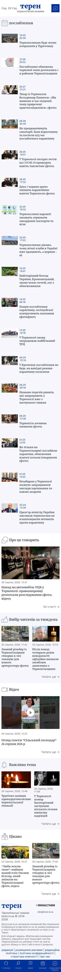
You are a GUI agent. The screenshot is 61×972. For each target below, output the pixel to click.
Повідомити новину (55, 969)
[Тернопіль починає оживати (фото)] (10, 422)
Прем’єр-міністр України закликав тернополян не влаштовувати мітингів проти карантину (37, 517)
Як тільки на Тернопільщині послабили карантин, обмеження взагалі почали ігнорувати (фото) (38, 454)
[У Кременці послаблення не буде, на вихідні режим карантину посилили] (10, 365)
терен (11, 905)
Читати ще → (50, 676)
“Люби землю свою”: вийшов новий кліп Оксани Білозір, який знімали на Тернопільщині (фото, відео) (15, 876)
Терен (30, 6)
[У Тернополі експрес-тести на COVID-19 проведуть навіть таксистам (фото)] (10, 159)
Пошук (18, 968)
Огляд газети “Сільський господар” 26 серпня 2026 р (28, 742)
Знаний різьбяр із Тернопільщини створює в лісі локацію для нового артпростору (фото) (15, 657)
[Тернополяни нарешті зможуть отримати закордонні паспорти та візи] (10, 216)
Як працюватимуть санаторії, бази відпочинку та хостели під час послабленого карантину (38, 133)
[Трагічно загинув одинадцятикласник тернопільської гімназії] (16, 779)
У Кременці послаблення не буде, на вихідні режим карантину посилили (38, 368)
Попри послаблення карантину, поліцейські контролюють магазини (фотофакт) (36, 311)
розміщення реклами (29, 950)
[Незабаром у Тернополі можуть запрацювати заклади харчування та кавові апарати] (10, 484)
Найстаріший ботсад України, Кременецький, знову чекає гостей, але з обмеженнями (36, 281)
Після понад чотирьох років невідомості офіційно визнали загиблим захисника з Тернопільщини (45, 659)
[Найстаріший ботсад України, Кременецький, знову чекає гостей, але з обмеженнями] (10, 278)
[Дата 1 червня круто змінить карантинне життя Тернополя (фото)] (10, 187)
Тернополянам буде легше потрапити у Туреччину (37, 44)
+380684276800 (45, 905)
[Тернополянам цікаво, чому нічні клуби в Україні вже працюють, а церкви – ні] (10, 247)
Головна (6, 968)
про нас (45, 956)
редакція (7, 950)
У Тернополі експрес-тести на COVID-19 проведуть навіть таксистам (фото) (38, 163)
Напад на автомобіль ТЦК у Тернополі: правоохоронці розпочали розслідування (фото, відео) (26, 592)
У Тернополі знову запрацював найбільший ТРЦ (37, 341)
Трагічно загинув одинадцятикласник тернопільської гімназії (16, 800)
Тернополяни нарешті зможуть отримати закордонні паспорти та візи (36, 219)
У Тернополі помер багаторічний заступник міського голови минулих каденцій (45, 805)
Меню (30, 968)
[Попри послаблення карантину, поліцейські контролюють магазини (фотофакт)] (10, 309)
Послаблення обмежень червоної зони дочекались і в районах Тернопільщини (38, 70)
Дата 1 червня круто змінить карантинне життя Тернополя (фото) (37, 190)
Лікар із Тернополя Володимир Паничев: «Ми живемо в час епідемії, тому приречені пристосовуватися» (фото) (37, 100)
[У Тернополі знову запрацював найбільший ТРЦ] (10, 338)
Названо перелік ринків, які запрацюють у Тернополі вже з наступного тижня (36, 397)
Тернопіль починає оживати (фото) (33, 425)
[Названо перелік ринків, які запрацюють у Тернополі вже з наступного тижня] (10, 394)
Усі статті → (51, 606)
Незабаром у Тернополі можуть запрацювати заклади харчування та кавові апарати (35, 486)
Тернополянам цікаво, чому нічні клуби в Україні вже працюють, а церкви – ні (38, 250)
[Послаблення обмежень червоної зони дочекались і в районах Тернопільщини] (10, 67)
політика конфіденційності (37, 953)
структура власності (24, 956)
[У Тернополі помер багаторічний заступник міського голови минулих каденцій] (46, 778)
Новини (42, 968)
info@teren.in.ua (45, 911)
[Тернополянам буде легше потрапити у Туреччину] (10, 42)
